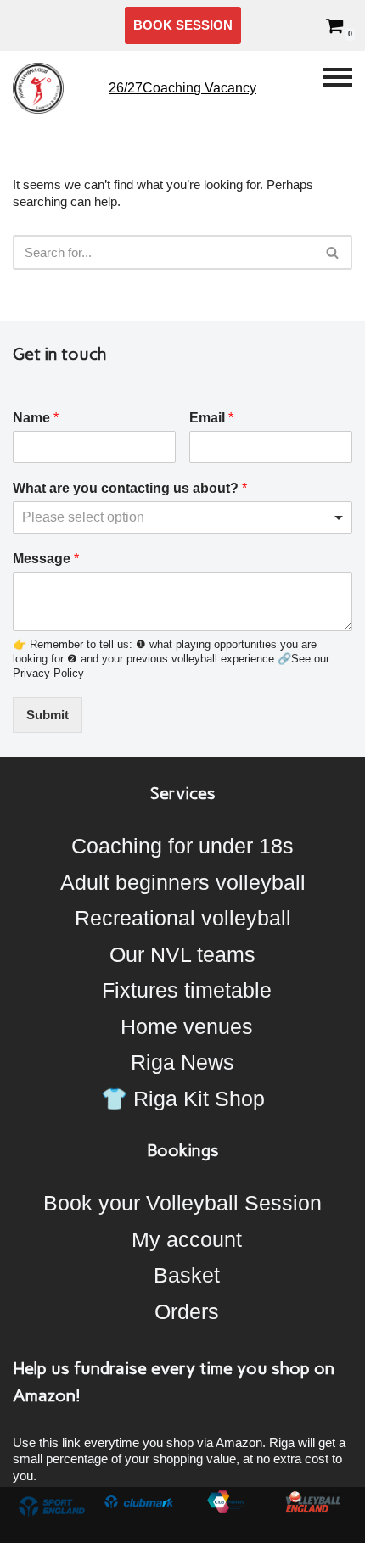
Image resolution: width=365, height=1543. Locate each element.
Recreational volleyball (183, 918)
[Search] (333, 252)
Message (46, 558)
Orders (186, 1311)
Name (36, 418)
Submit (47, 714)
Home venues (187, 1026)
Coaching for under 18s (182, 846)
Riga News (182, 1062)
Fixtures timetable (187, 990)
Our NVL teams (183, 954)
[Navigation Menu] (337, 88)
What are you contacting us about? (130, 488)
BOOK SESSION (183, 25)
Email (211, 418)
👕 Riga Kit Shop (183, 1098)
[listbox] (182, 517)
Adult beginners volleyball (183, 882)
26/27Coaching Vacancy (182, 88)
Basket (187, 1275)
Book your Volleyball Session (182, 1203)
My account (187, 1239)
